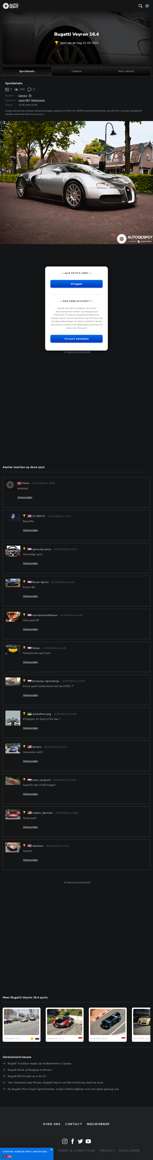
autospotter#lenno (44, 615)
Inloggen (76, 283)
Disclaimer (129, 1151)
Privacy (107, 1151)
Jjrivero (36, 747)
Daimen (22, 95)
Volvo (25, 483)
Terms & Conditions (76, 1151)
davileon (37, 846)
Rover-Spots (40, 582)
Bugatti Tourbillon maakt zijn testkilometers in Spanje (39, 1063)
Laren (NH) (24, 100)
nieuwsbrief (98, 1124)
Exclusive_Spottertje (45, 681)
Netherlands (38, 100)
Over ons (52, 1124)
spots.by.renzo (41, 549)
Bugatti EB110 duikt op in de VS (27, 1076)
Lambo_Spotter (42, 813)
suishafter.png (41, 714)
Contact (73, 1124)
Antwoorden (24, 497)
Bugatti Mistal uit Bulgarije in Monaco (30, 1070)
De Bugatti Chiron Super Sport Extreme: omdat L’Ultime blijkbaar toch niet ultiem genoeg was (63, 1089)
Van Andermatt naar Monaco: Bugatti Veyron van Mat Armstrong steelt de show (55, 1082)
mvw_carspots (41, 780)
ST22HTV (38, 516)
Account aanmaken (76, 339)
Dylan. (36, 648)
